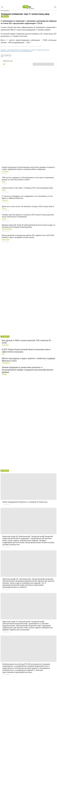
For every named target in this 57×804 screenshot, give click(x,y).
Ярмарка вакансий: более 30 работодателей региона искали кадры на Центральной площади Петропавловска (28, 226)
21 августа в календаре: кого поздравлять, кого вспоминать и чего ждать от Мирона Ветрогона (27, 197)
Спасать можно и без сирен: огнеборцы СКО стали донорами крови (27, 188)
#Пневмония (4, 50)
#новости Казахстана (6, 51)
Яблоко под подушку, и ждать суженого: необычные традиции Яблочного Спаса (28, 359)
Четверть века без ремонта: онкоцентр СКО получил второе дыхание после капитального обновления (28, 216)
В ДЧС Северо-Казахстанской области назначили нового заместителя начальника (26, 350)
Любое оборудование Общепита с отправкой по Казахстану (24, 502)
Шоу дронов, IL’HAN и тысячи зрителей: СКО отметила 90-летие (26, 341)
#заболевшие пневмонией (13, 50)
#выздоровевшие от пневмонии (28, 50)
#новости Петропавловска (25, 51)
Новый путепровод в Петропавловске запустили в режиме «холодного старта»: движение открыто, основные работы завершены (28, 168)
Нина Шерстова (7, 55)
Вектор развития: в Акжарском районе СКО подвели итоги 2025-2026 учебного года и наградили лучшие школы (28, 236)
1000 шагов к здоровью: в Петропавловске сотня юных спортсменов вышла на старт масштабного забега (28, 179)
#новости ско (15, 51)
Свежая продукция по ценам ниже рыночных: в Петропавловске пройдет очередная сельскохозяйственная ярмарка (27, 369)
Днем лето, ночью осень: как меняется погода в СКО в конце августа (28, 206)
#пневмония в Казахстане (43, 50)
